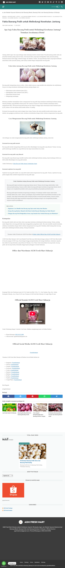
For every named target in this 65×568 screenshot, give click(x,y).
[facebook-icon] (39, 2)
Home (21, 562)
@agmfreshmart (34, 352)
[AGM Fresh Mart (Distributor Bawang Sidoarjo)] (10, 2)
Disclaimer (37, 562)
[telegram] (57, 396)
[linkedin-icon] (62, 2)
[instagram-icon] (45, 2)
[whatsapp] (45, 396)
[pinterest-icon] (51, 2)
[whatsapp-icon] (59, 2)
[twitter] (20, 396)
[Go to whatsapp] (4, 563)
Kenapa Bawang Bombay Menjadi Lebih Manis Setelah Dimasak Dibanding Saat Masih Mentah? (31, 211)
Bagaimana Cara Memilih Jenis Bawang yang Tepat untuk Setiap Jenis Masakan (27, 208)
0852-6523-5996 (19, 334)
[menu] (4, 7)
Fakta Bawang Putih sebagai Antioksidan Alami (25, 163)
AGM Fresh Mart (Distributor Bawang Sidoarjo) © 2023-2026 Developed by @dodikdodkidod (32, 565)
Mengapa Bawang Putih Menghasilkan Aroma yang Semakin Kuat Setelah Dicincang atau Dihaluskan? (33, 213)
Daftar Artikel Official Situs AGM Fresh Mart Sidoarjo (46, 234)
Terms (31, 562)
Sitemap (43, 562)
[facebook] (8, 396)
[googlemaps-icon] (56, 2)
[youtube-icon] (48, 2)
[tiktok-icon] (53, 2)
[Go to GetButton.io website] (3, 566)
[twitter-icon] (42, 2)
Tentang (26, 562)
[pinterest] (32, 396)
